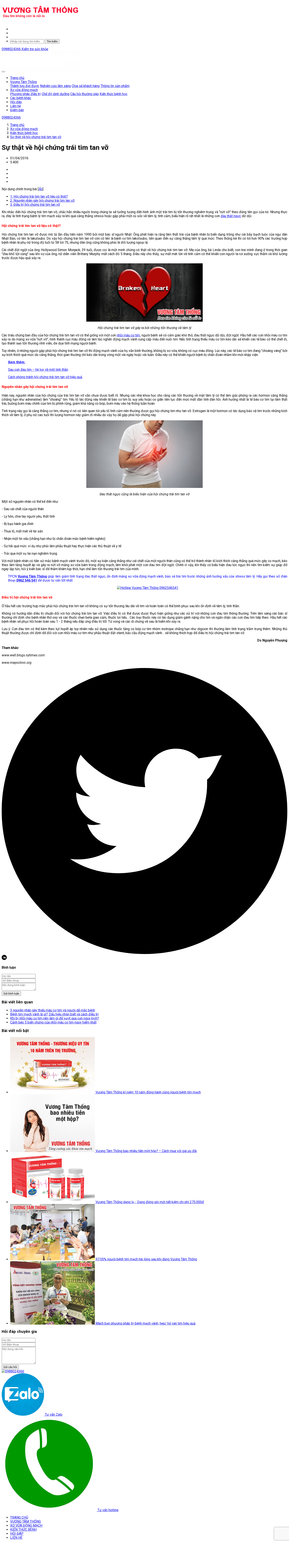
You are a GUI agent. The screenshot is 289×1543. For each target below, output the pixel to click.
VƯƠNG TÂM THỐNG (25, 1521)
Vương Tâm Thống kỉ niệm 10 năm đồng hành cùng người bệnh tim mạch (148, 1092)
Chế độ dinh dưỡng (55, 94)
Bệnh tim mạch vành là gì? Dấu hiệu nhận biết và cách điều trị (54, 1014)
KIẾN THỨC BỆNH (23, 1530)
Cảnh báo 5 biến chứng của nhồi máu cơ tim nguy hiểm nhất (53, 1022)
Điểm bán (17, 110)
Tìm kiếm (52, 41)
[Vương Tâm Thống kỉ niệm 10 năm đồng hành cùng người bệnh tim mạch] (53, 1092)
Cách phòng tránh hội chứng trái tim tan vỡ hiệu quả (45, 377)
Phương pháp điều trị (25, 94)
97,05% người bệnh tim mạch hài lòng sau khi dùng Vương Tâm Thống (146, 1259)
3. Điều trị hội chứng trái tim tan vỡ (35, 205)
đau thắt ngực (231, 216)
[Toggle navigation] (3, 71)
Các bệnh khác (20, 98)
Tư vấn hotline (107, 1510)
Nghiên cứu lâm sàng (55, 86)
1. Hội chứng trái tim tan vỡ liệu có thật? (39, 196)
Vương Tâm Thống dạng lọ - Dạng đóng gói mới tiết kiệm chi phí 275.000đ (150, 1202)
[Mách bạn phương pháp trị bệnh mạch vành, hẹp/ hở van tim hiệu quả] (53, 1323)
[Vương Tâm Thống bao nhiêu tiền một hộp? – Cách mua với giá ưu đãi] (53, 1151)
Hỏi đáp (16, 102)
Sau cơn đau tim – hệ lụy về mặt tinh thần (38, 370)
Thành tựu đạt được (24, 86)
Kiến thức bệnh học (113, 94)
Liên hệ (15, 106)
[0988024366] (13, 1371)
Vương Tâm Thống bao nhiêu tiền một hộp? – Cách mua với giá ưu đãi (146, 1151)
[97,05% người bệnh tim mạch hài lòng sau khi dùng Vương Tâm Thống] (53, 1259)
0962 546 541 (26, 580)
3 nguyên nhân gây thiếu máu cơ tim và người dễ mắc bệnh (52, 1010)
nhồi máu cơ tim (128, 335)
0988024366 (12, 49)
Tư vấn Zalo (53, 1414)
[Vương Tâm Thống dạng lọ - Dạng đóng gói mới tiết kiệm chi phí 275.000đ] (53, 1202)
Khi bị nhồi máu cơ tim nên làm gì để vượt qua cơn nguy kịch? (54, 1018)
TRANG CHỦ (19, 1517)
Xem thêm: (16, 362)
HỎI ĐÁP (16, 1534)
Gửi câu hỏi (10, 1367)
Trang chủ (17, 78)
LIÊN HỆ (16, 1538)
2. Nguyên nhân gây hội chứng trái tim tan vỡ (42, 201)
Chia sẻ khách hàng (86, 86)
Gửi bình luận (11, 993)
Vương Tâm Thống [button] (23, 82)
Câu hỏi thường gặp (84, 94)
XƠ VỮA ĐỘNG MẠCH (26, 1526)
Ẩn (41, 189)
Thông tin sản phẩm (114, 86)
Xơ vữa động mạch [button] (24, 90)
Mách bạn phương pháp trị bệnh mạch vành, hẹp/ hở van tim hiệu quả (145, 1323)
